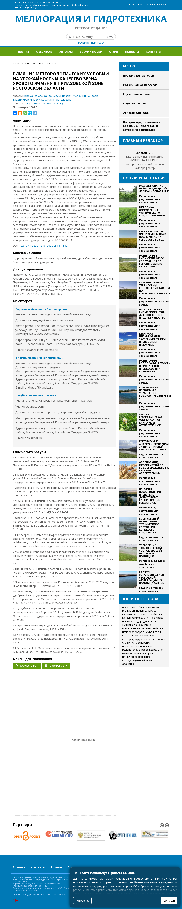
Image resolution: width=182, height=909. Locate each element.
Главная (22, 51)
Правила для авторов (138, 75)
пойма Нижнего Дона (139, 623)
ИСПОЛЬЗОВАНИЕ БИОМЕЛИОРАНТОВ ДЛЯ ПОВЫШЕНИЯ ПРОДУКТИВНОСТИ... (152, 313)
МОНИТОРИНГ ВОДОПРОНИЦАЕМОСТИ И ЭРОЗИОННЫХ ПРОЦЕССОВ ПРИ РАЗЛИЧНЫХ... (154, 366)
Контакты (153, 51)
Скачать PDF (28, 665)
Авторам (66, 51)
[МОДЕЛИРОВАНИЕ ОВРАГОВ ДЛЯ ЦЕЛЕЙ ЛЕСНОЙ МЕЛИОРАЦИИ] (128, 194)
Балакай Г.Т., (144, 152)
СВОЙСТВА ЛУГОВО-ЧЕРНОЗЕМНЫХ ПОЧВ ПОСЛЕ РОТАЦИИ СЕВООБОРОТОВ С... (152, 235)
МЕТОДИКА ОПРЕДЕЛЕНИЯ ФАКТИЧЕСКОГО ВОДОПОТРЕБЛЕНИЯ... (153, 211)
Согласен (169, 900)
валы (125, 607)
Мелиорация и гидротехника (91, 19)
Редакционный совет (138, 94)
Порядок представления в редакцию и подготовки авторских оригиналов (141, 125)
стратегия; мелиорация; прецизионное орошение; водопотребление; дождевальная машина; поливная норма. (142, 648)
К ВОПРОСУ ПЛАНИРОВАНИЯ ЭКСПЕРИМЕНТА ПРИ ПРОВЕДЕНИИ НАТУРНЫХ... (152, 339)
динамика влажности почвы (141, 608)
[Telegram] (35, 113)
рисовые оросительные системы (136, 626)
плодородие (140, 621)
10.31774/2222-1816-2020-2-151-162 (43, 245)
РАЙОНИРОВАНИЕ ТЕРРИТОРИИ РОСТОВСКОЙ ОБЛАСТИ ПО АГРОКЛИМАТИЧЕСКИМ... (155, 288)
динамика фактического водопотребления (142, 612)
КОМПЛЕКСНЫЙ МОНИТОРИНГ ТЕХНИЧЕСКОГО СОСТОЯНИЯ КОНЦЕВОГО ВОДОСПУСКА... (149, 525)
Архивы (56, 867)
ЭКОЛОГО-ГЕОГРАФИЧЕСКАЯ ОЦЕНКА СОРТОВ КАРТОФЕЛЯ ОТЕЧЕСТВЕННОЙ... (151, 420)
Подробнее (82, 900)
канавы (126, 617)
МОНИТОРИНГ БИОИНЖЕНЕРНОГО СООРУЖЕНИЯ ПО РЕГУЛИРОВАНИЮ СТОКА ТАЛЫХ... (151, 261)
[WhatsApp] (25, 113)
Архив (113, 51)
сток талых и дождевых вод (139, 635)
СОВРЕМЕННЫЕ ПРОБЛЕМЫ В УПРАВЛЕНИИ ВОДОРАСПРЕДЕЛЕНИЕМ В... (155, 393)
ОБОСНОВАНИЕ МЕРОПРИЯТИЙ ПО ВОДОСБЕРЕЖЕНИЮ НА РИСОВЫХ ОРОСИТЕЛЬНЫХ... (154, 467)
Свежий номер (91, 51)
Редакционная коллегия (140, 84)
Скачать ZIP (58, 665)
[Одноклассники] (20, 113)
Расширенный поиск (91, 42)
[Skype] (30, 113)
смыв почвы (153, 632)
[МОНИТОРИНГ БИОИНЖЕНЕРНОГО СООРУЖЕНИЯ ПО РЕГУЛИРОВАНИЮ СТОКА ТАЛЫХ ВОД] (128, 267)
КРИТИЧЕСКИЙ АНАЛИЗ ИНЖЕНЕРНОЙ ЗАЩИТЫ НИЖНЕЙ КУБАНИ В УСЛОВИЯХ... (154, 445)
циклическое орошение (136, 656)
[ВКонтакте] (15, 113)
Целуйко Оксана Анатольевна (52, 99)
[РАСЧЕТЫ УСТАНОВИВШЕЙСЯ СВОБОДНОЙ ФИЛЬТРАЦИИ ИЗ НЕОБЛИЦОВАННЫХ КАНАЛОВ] (128, 582)
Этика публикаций (136, 112)
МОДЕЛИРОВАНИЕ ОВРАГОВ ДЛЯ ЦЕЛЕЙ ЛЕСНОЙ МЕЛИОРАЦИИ (154, 188)
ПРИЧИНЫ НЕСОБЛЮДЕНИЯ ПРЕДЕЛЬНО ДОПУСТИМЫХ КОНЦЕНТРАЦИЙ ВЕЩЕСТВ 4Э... (150, 495)
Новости (132, 51)
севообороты (137, 632)
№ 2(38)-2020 (35, 63)
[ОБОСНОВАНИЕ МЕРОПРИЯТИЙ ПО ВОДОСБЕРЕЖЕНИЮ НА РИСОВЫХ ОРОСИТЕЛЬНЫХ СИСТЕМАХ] (128, 473)
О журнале (44, 51)
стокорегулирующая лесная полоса (143, 639)
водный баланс (138, 607)
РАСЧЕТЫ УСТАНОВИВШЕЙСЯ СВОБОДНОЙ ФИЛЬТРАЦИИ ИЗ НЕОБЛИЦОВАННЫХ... (152, 577)
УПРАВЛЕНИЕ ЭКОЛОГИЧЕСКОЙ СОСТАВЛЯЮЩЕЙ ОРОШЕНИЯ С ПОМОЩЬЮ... (150, 550)
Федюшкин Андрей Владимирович (39, 358)
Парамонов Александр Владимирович (47, 95)
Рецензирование (134, 103)
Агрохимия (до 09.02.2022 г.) (44, 103)
